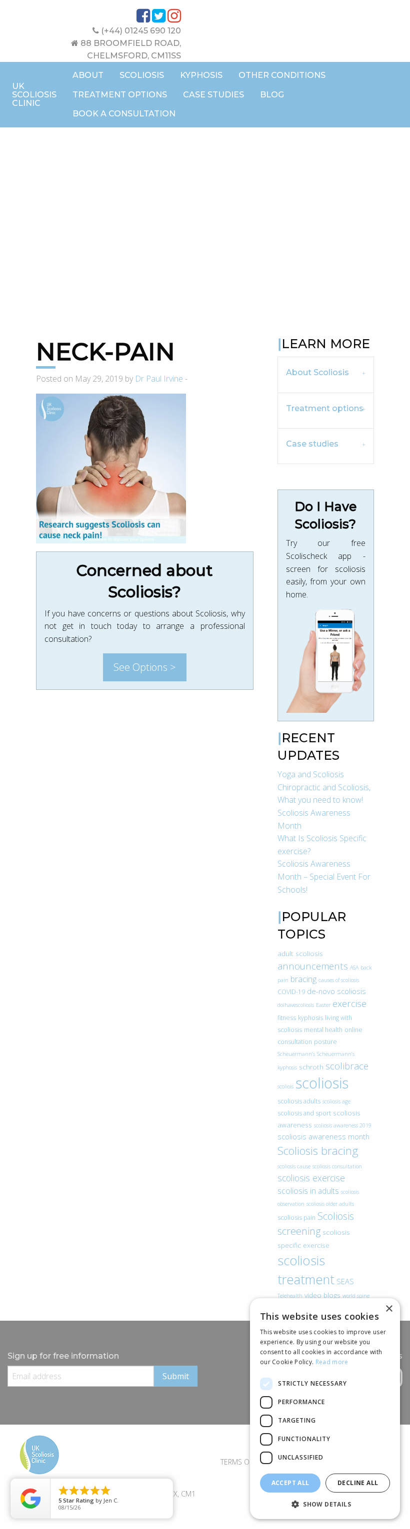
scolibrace (347, 1065)
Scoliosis (142, 75)
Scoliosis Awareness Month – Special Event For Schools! (324, 876)
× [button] (388, 1309)
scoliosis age (336, 1101)
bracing (303, 979)
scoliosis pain (297, 1217)
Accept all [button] (291, 1483)
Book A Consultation (124, 113)
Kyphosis (201, 75)
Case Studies (213, 94)
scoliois (286, 1086)
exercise (349, 1004)
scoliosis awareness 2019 (343, 1125)
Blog (272, 94)
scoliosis (322, 1083)
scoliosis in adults (308, 1190)
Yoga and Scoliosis (311, 774)
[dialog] (325, 1408)
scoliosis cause (294, 1166)
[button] (325, 1504)
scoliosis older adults (330, 1203)
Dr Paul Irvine (159, 378)
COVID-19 (291, 992)
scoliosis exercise (311, 1178)
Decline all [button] (358, 1483)
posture (325, 1041)
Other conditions (282, 75)
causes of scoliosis (338, 980)
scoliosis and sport (304, 1113)
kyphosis (310, 1018)
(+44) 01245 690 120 (140, 30)
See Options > (145, 667)
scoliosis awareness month (324, 1136)
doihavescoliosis (296, 1005)
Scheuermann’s (296, 1053)
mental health (323, 1029)
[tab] (326, 374)
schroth (311, 1066)
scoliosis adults (299, 1101)
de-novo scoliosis (336, 991)
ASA (354, 967)
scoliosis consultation (337, 1166)
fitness (287, 1018)
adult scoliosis (300, 953)
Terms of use (244, 1462)
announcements (313, 966)
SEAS (345, 1281)
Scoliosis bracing (318, 1150)
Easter (323, 1005)
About (88, 75)
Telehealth (290, 1295)
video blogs (322, 1295)
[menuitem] (88, 75)
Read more (332, 1362)
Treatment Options (119, 94)
